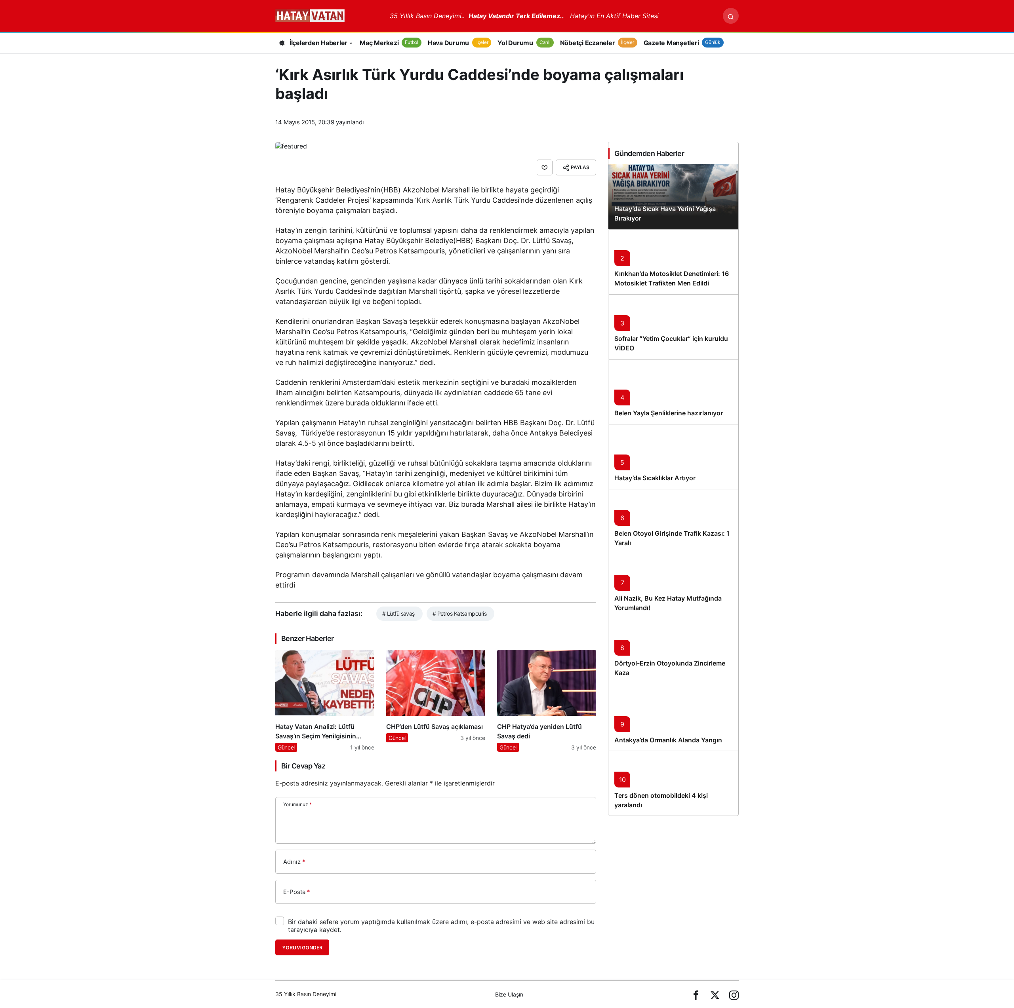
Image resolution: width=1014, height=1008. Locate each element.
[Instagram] (734, 994)
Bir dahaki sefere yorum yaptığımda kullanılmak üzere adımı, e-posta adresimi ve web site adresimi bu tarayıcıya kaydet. (441, 926)
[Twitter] (715, 994)
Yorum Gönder (302, 948)
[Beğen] (545, 167)
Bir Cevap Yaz (303, 766)
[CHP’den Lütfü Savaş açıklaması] (435, 701)
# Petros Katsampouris (459, 613)
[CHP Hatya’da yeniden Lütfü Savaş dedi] (546, 701)
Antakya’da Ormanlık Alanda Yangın (668, 740)
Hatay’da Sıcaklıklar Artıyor (655, 478)
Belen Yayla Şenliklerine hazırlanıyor (668, 413)
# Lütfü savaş (398, 613)
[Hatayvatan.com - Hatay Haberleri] (329, 15)
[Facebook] (696, 994)
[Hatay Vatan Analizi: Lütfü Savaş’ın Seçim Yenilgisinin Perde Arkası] (324, 701)
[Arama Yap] (731, 16)
